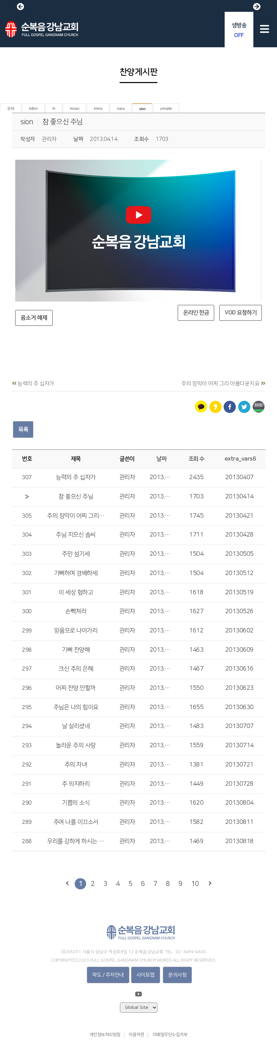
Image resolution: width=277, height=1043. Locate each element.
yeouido (166, 108)
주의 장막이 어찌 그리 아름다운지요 (75, 516)
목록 (23, 429)
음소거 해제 (34, 318)
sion (142, 109)
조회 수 (196, 459)
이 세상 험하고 (75, 592)
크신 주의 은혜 (75, 669)
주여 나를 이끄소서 (75, 822)
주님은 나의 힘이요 (75, 707)
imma (98, 108)
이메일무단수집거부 (170, 1034)
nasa (120, 108)
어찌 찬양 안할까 (76, 688)
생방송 (239, 30)
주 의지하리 (76, 784)
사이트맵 (145, 975)
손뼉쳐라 (75, 611)
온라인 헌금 (196, 313)
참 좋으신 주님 (62, 122)
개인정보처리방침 (105, 1034)
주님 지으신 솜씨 (76, 534)
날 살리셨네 (76, 726)
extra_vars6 (240, 459)
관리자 (127, 477)
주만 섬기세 (76, 554)
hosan (74, 108)
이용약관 (136, 1034)
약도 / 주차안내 (108, 975)
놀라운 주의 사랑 (76, 745)
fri (53, 108)
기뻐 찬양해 (76, 650)
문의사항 (177, 975)
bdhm (33, 108)
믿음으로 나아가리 (76, 630)
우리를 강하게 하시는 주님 (75, 841)
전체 (10, 108)
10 (195, 883)
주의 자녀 (76, 764)
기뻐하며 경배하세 (76, 573)
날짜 (161, 459)
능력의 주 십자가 (76, 477)
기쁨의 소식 (76, 803)
